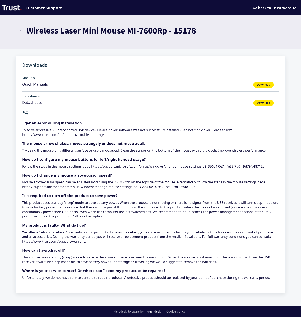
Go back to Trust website (274, 7)
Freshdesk (154, 311)
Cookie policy (175, 311)
